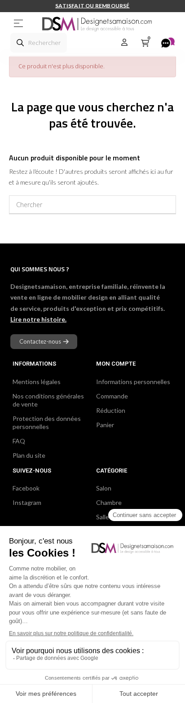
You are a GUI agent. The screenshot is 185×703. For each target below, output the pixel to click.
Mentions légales (37, 381)
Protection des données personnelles (47, 422)
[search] (20, 43)
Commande (112, 396)
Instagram (27, 502)
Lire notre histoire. (38, 319)
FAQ (19, 441)
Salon (103, 488)
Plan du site (29, 455)
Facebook (26, 488)
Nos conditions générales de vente (48, 400)
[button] (43, 341)
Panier (105, 425)
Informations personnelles (133, 381)
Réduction (110, 410)
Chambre (109, 502)
